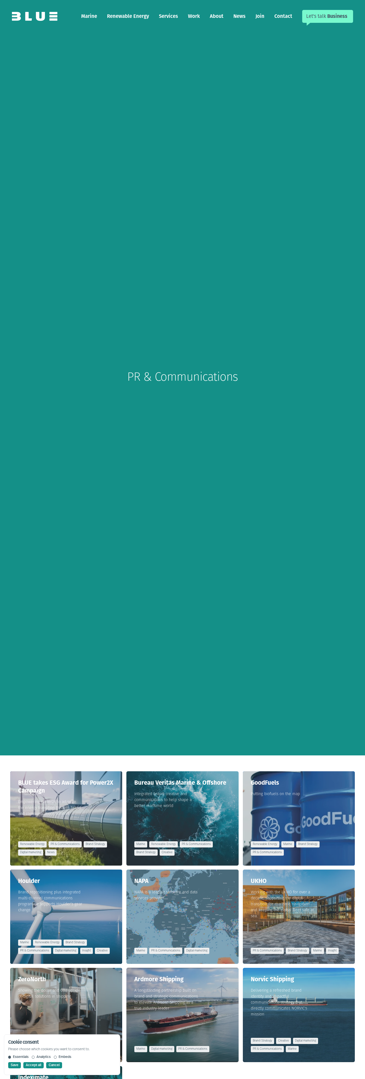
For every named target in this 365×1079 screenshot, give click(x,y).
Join (260, 16)
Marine (89, 16)
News (239, 16)
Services (168, 16)
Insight (86, 950)
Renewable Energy (128, 16)
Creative (167, 852)
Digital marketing (30, 852)
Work (194, 16)
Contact (283, 16)
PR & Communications (65, 844)
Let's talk (326, 16)
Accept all (33, 1065)
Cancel (54, 1065)
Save (14, 1065)
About (216, 16)
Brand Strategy (95, 844)
